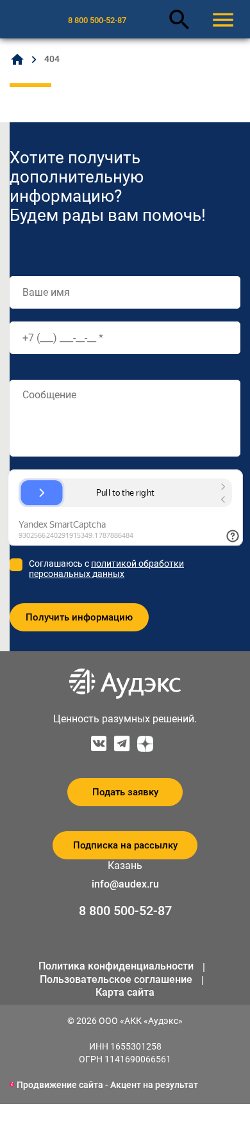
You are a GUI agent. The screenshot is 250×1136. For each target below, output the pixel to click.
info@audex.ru (125, 884)
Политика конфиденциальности (116, 966)
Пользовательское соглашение (116, 979)
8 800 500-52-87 (97, 20)
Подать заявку (125, 792)
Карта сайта (125, 992)
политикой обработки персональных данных (106, 568)
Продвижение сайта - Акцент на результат (107, 1085)
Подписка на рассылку (125, 845)
